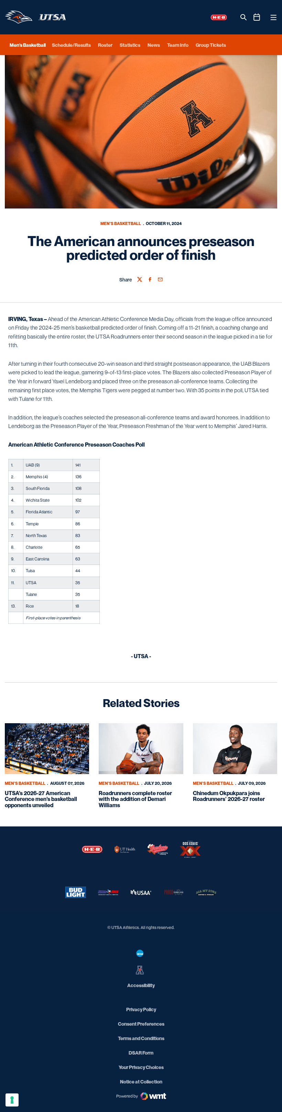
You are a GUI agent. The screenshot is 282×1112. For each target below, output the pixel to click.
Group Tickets (211, 45)
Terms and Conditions (141, 1038)
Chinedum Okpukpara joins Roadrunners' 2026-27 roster (229, 796)
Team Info (177, 45)
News (154, 45)
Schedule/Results (71, 45)
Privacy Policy (141, 1009)
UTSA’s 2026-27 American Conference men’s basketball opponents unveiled (41, 799)
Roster (105, 45)
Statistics (130, 45)
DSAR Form (141, 1053)
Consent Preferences (141, 1024)
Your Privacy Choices (141, 1067)
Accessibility (141, 985)
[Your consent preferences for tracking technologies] (12, 1099)
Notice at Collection (141, 1081)
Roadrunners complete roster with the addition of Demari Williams (135, 799)
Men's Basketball (120, 223)
